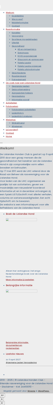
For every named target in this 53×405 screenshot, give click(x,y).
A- (2, 403)
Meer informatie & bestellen (20, 279)
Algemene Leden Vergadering (21, 362)
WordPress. (43, 391)
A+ (2, 395)
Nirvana (31, 391)
